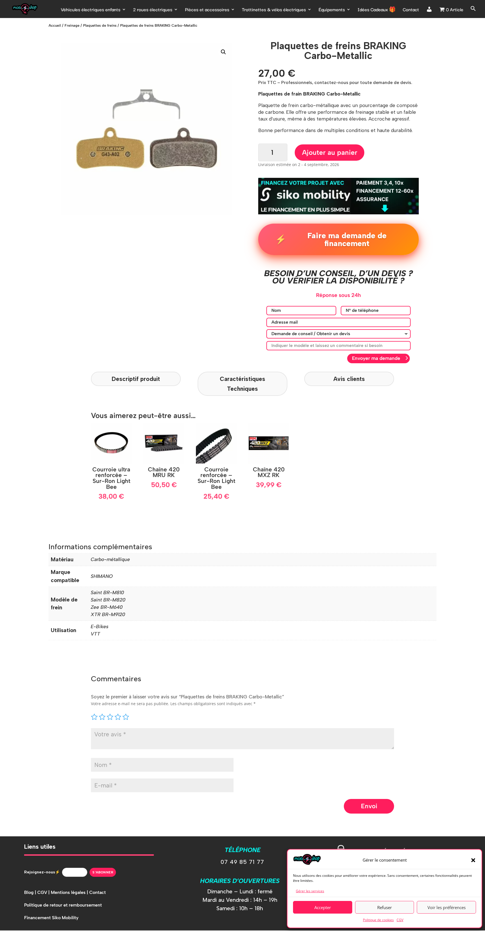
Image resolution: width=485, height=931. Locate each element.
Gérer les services (310, 891)
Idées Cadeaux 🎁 (377, 10)
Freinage (72, 25)
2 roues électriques (152, 10)
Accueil (55, 25)
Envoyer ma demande (376, 358)
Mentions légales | (70, 892)
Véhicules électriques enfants (90, 10)
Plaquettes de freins (99, 25)
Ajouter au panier (329, 152)
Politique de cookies (378, 920)
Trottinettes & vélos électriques (274, 10)
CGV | (44, 892)
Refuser (384, 907)
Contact (411, 10)
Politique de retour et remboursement (63, 905)
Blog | (30, 892)
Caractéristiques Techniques (242, 383)
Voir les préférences (446, 907)
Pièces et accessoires (207, 10)
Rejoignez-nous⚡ (42, 872)
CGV (400, 920)
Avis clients (349, 378)
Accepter (322, 907)
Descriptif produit (136, 378)
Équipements (332, 10)
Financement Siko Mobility (51, 917)
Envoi (369, 806)
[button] (473, 860)
